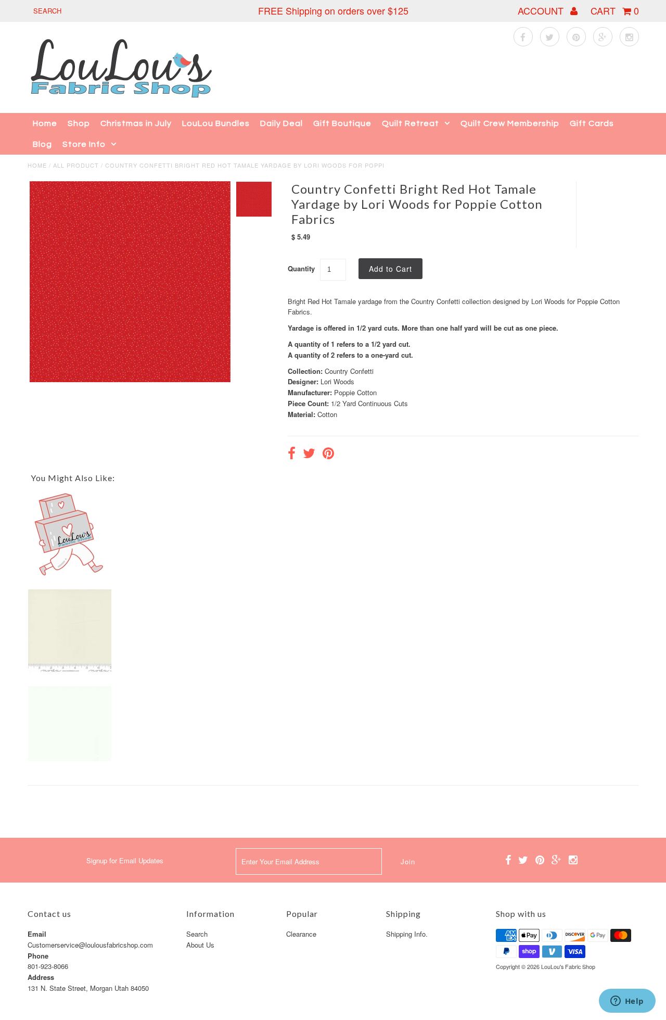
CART (615, 10)
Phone (38, 956)
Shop (79, 123)
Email (37, 934)
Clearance (301, 934)
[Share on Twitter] (309, 454)
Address (41, 977)
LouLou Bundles (216, 123)
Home (45, 123)
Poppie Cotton (355, 392)
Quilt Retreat (410, 123)
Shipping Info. (407, 934)
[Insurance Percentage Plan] (69, 573)
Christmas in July (136, 123)
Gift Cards (592, 123)
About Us (200, 945)
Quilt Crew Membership (509, 123)
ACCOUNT (542, 10)
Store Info (84, 144)
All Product (76, 165)
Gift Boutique (342, 123)
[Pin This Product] (328, 454)
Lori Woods (337, 381)
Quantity (301, 268)
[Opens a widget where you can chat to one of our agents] (627, 1002)
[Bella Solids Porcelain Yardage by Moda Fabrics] (69, 670)
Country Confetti (349, 371)
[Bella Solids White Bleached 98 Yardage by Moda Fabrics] (69, 758)
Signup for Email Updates (124, 860)
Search (197, 934)
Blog (42, 144)
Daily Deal (281, 123)
